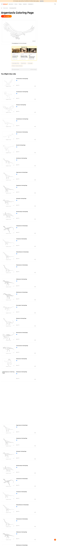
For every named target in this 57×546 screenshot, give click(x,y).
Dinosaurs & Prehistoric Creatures (15, 54)
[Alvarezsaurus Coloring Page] (8, 135)
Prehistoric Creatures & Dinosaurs (17, 65)
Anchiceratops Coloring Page (22, 211)
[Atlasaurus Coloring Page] (8, 322)
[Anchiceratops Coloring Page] (8, 215)
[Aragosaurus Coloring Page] (8, 189)
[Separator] (55, 540)
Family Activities (23, 63)
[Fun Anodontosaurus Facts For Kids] (32, 50)
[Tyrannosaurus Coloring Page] (8, 95)
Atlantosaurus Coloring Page (22, 292)
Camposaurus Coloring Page (22, 225)
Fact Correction (34, 69)
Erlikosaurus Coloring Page (21, 425)
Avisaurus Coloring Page (21, 104)
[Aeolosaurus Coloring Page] (8, 375)
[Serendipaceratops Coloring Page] (8, 402)
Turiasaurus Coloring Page (21, 238)
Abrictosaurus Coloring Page (22, 332)
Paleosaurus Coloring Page (21, 358)
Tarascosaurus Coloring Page (22, 345)
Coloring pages (30, 63)
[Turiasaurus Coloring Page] (8, 242)
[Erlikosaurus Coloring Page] (8, 429)
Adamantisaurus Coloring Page (22, 251)
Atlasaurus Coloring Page (21, 318)
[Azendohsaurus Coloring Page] (8, 122)
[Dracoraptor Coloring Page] (8, 309)
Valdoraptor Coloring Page (21, 412)
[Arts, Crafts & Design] (16, 80)
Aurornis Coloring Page (20, 145)
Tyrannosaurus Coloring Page (22, 91)
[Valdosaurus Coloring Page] (8, 283)
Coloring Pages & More (15, 63)
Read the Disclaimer (16, 69)
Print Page (7, 16)
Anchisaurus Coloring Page (21, 158)
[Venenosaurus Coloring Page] (8, 268)
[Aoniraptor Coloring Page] (8, 202)
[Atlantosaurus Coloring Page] (8, 296)
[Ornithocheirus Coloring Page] (8, 82)
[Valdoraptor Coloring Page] (8, 416)
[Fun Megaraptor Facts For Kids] (24, 50)
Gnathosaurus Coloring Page (22, 385)
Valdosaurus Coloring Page (21, 279)
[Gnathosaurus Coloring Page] (8, 389)
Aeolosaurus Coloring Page (21, 371)
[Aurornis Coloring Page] (8, 148)
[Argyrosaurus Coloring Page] (8, 176)
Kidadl (1, 8)
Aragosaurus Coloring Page (21, 185)
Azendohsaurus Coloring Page (22, 118)
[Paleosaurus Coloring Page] (8, 362)
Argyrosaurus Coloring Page (21, 172)
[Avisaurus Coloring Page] (8, 108)
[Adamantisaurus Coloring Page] (8, 255)
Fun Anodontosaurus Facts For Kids (32, 56)
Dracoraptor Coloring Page (21, 305)
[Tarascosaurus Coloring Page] (8, 349)
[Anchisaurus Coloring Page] (8, 162)
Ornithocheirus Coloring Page (22, 78)
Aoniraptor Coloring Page (21, 198)
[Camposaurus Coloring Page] (8, 229)
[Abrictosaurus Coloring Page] (8, 336)
